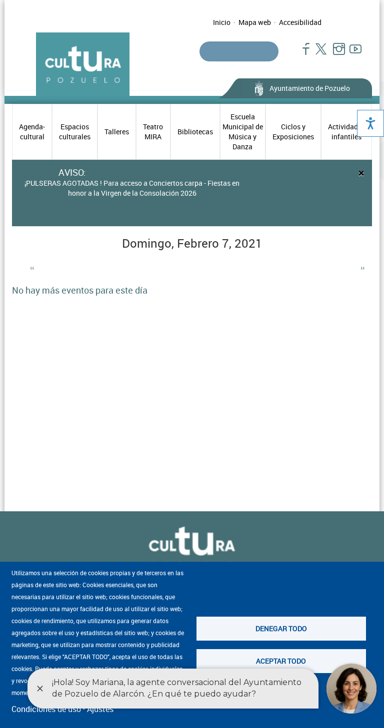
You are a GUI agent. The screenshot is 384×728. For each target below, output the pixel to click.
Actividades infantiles (346, 131)
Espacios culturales (74, 131)
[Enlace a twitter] (318, 54)
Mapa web (254, 22)
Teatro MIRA (153, 131)
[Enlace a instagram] (334, 54)
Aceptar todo (281, 661)
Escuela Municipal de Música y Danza (242, 131)
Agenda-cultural (32, 131)
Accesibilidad (300, 22)
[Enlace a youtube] (351, 54)
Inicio (221, 22)
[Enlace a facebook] (302, 54)
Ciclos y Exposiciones (293, 131)
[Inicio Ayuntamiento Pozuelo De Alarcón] (192, 548)
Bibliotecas (195, 131)
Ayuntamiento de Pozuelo (310, 88)
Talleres (116, 131)
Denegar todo (281, 628)
